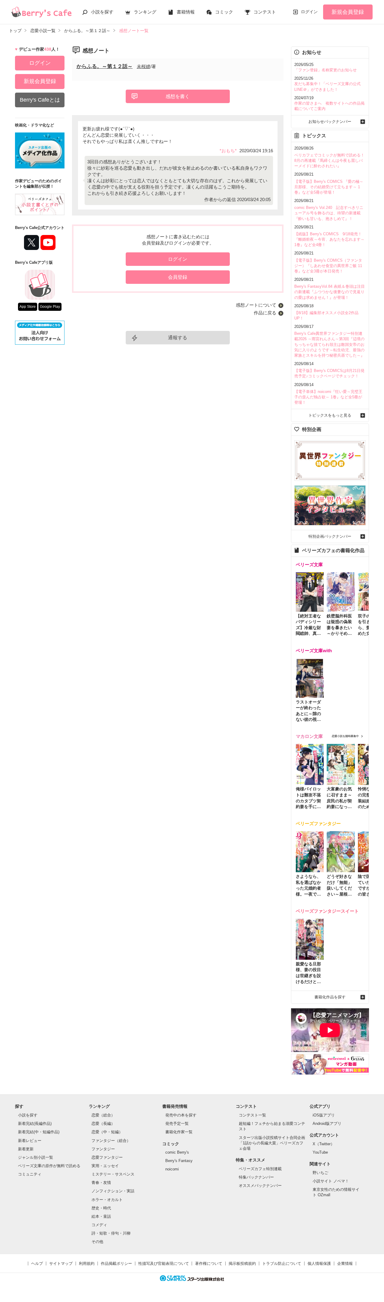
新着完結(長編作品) (35, 1123)
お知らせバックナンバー (329, 121)
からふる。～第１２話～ (104, 66)
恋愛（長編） (103, 1123)
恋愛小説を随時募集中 (345, 736)
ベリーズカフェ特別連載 (260, 1169)
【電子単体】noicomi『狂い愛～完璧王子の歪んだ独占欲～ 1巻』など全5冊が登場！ (328, 397)
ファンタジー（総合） (111, 1140)
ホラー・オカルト (107, 1199)
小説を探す (102, 11)
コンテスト (265, 11)
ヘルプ (37, 1263)
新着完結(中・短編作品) (38, 1132)
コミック (224, 11)
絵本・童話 (101, 1216)
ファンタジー (103, 1149)
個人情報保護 (319, 1263)
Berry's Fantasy (179, 1160)
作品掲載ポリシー (116, 1263)
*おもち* (228, 150)
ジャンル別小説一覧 (35, 1157)
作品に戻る (265, 312)
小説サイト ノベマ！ (331, 1181)
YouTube (320, 1152)
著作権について (208, 1263)
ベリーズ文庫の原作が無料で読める (49, 1166)
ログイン (309, 11)
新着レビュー (29, 1140)
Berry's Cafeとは (40, 100)
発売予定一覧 (177, 1123)
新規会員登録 (348, 12)
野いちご (320, 1172)
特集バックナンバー (256, 1177)
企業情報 (345, 1263)
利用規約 (86, 1263)
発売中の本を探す (180, 1115)
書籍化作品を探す (330, 997)
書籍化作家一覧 (179, 1132)
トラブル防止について (281, 1263)
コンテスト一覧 (252, 1115)
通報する (177, 337)
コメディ (99, 1225)
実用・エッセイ (105, 1166)
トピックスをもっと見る (329, 415)
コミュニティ (29, 1174)
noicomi (172, 1169)
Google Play (50, 307)
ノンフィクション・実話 (113, 1191)
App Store (28, 307)
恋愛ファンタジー (107, 1157)
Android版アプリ (327, 1123)
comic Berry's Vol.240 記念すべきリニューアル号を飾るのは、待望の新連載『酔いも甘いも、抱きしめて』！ (328, 213)
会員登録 (177, 277)
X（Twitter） (323, 1144)
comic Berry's (177, 1152)
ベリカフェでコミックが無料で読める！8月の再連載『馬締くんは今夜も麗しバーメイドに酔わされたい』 (329, 160)
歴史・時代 (101, 1208)
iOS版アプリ (324, 1115)
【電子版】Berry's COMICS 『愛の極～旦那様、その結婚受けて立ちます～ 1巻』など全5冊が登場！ (328, 187)
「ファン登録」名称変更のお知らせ (325, 70)
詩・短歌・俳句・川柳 (111, 1233)
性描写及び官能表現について (163, 1263)
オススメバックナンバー (260, 1185)
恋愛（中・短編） (107, 1132)
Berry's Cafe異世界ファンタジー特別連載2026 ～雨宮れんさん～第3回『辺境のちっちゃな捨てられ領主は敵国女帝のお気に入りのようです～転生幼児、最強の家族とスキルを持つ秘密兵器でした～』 (329, 344)
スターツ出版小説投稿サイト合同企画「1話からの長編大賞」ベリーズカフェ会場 (272, 1143)
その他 (97, 1241)
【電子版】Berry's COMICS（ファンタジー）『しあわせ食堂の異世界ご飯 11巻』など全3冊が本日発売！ (328, 265)
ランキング (145, 11)
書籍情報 (186, 11)
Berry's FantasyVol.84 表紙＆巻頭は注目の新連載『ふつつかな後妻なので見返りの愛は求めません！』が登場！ (329, 291)
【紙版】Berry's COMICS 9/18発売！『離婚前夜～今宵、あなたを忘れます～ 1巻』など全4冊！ (329, 239)
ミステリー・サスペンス (113, 1174)
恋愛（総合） (103, 1115)
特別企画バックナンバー (329, 536)
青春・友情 (101, 1182)
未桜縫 (143, 66)
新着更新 (26, 1149)
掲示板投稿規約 (242, 1263)
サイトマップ (61, 1263)
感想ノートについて (256, 305)
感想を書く (178, 96)
